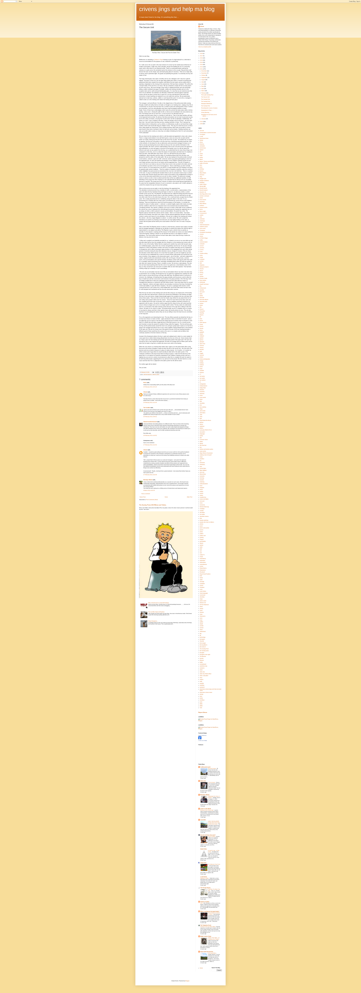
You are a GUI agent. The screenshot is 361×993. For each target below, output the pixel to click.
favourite (202, 297)
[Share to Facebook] (161, 372)
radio (201, 547)
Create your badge (202, 740)
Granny (202, 347)
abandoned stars (204, 138)
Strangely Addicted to (206, 103)
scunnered (202, 595)
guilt (201, 351)
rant (201, 552)
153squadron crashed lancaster (208, 132)
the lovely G (203, 647)
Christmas (202, 230)
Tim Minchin (203, 656)
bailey (201, 157)
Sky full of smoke (212, 768)
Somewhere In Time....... (207, 110)
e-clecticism (203, 876)
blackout (202, 174)
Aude (201, 155)
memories (202, 462)
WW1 (201, 704)
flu (200, 316)
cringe (201, 257)
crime (201, 255)
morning (202, 478)
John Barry (202, 412)
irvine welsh (203, 397)
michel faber (203, 468)
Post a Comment (145, 493)
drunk (201, 274)
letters (201, 441)
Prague (202, 539)
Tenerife (202, 641)
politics (201, 533)
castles (201, 215)
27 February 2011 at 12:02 (150, 445)
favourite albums (204, 299)
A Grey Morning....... (206, 112)
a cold (201, 136)
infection (202, 389)
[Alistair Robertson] (199, 739)
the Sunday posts (204, 650)
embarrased (203, 288)
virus (201, 677)
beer (201, 165)
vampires (202, 668)
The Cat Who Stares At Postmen (156, 612)
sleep (201, 606)
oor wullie (202, 514)
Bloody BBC (203, 186)
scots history (203, 591)
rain (201, 551)
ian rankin (202, 378)
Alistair (145, 392)
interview (202, 393)
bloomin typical (203, 190)
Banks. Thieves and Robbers (207, 161)
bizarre (201, 171)
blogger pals (203, 178)
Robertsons (203, 570)
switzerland (203, 631)
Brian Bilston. (203, 203)
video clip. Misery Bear (205, 673)
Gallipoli (202, 336)
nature (201, 495)
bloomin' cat (203, 192)
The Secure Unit (205, 97)
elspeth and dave (204, 284)
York (201, 707)
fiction (201, 305)
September (204, 77)
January (203, 118)
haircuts (202, 355)
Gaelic (201, 334)
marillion (202, 458)
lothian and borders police (206, 449)
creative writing (203, 253)
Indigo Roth (203, 388)
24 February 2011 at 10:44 (150, 402)
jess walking (203, 407)
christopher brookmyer (205, 232)
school (201, 585)
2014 (201, 62)
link (201, 447)
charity (201, 222)
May (202, 86)
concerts (202, 247)
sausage (202, 581)
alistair (201, 140)
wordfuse (202, 700)
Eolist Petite (203, 849)
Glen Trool (202, 343)
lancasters (202, 432)
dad (201, 263)
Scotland (202, 587)
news (201, 503)
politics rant (203, 535)
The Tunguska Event (205, 925)
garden (201, 338)
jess (201, 405)
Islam (201, 399)
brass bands (203, 199)
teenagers (202, 639)
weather (202, 683)
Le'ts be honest (211, 782)
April (202, 88)
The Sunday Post (205, 99)
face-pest (202, 292)
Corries (202, 249)
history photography (205, 359)
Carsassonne (203, 213)
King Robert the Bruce (205, 420)
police (201, 531)
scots (201, 589)
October (203, 75)
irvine (201, 395)
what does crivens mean (206, 692)
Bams (201, 159)
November (204, 73)
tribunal (202, 660)
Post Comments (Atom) (152, 499)
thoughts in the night (205, 654)
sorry (201, 618)
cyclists (201, 261)
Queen (201, 543)
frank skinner (203, 322)
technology (202, 637)
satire (201, 579)
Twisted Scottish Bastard (150, 421)
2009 (201, 123)
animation (202, 146)
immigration (203, 384)
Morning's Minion (147, 479)
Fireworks (202, 311)
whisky (201, 694)
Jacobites (202, 403)
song (201, 614)
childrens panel (155, 374)
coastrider (203, 819)
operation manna (204, 516)
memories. (202, 464)
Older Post (189, 497)
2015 (201, 60)
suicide (201, 625)
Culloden (202, 259)
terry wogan (203, 643)
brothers (202, 205)
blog (201, 176)
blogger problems (204, 180)
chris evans (203, 228)
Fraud (201, 324)
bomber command (204, 196)
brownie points (203, 207)
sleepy (201, 608)
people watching (204, 520)
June (202, 84)
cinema (202, 234)
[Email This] (156, 372)
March (203, 90)
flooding (202, 313)
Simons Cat (203, 602)
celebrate (202, 219)
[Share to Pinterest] (163, 372)
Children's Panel (158, 59)
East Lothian (203, 280)
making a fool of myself (205, 455)
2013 (201, 64)
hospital (202, 370)
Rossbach (202, 572)
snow (201, 610)
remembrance (203, 564)
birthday (202, 169)
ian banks (202, 376)
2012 (201, 66)
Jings (201, 409)
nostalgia (202, 508)
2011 (201, 69)
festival (201, 303)
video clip (202, 672)
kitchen (201, 422)
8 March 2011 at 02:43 (149, 490)
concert (202, 245)
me (200, 460)
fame (201, 293)
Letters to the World (205, 808)
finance (202, 309)
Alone (201, 142)
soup (201, 620)
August (203, 79)
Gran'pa (202, 345)
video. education (204, 675)
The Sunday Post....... (206, 101)
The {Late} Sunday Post (207, 95)
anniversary (203, 148)
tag (200, 633)
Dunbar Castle (203, 278)
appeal (201, 149)
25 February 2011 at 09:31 (150, 416)
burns (201, 209)
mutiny (201, 491)
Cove (201, 251)
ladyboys (202, 426)
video (201, 670)
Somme (202, 612)
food (201, 318)
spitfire (201, 622)
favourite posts (203, 301)
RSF (201, 576)
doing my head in (204, 267)
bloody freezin (203, 188)
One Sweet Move (212, 953)
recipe (201, 556)
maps (201, 457)
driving (201, 272)
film (201, 307)
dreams (202, 268)
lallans (201, 428)
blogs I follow (203, 184)
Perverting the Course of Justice (209, 108)
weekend (202, 687)
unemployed (203, 664)
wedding (202, 685)
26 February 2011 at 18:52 (150, 435)
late (201, 437)
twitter (201, 662)
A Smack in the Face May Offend (208, 926)
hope (201, 368)
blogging (202, 182)
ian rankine (203, 380)
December (204, 71)
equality (202, 290)
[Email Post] (153, 372)
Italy (201, 401)
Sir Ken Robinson (204, 604)
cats (201, 217)
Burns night (203, 211)
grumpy (202, 349)
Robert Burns (203, 568)
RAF (201, 549)
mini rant (202, 472)
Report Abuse (202, 712)
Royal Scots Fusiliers (205, 574)
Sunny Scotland (212, 836)
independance (203, 386)
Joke (201, 414)
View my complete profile (204, 47)
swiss (201, 629)
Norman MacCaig (204, 506)
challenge (202, 221)
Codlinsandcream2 (205, 767)
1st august (202, 134)
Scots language (204, 593)
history (201, 357)
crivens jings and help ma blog (177, 9)
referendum (203, 562)
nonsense (202, 505)
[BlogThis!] (158, 372)
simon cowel (203, 600)
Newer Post (143, 497)
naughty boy (203, 497)
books (201, 197)
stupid (201, 624)
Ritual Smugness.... (153, 621)
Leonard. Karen (204, 439)
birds (201, 167)
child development (147, 374)
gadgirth (202, 332)
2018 (201, 53)
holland (202, 364)
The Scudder (146, 407)
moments (202, 476)
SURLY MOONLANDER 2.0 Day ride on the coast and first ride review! (214, 823)
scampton (202, 583)
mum (201, 485)
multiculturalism (204, 483)
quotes (201, 545)
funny (201, 330)
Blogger (187, 981)
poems (201, 530)
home (201, 366)
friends (201, 328)
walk (201, 681)
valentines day (203, 666)
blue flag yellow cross (205, 194)
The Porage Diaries (205, 887)
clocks (201, 236)
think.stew (203, 781)
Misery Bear (203, 474)
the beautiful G (203, 645)
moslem (202, 480)
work (201, 702)
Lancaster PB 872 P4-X (206, 430)
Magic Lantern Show (205, 936)
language (202, 434)
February (203, 93)
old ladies (202, 512)
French (201, 326)
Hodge (201, 361)
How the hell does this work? (208, 835)
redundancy (203, 558)
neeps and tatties (204, 499)
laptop (201, 435)
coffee (201, 240)
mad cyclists (203, 451)
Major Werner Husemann (206, 453)
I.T (200, 374)
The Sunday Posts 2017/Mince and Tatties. (152, 505)
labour (201, 424)
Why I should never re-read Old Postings (158, 602)
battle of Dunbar (204, 163)
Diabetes (202, 265)
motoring (202, 482)
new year (202, 501)
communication (204, 242)
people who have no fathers (207, 522)
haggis (201, 353)
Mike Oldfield (203, 470)
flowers (201, 315)
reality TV (202, 554)
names (201, 493)
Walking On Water (204, 878)
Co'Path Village (204, 238)
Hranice (202, 372)
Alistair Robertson (202, 735)
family (201, 295)
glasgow (202, 341)
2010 (201, 121)
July (202, 82)
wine (201, 696)
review (201, 566)
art (200, 151)
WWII (201, 706)
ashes (201, 153)
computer (202, 244)
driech (201, 270)
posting (202, 537)
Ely (200, 286)
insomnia (202, 391)
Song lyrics (202, 616)
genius (201, 340)
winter (201, 698)
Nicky (144, 382)
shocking (202, 597)
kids (201, 418)
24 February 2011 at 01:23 (150, 387)
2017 (201, 55)
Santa (201, 577)
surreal (201, 627)
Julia (201, 416)
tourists (201, 658)
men (201, 466)
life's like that (203, 445)
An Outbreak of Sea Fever (214, 864)
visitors (201, 679)
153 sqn (202, 130)
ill (200, 382)
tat (200, 635)
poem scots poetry (204, 528)
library (201, 443)
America (202, 144)
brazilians (202, 201)
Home (166, 497)
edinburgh (202, 282)
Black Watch (203, 173)
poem (201, 526)
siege (201, 599)
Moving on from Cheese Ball (206, 810)
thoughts (202, 652)
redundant (202, 560)
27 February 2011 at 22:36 (150, 474)
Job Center (202, 410)
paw (201, 518)
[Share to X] (160, 372)
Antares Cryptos (204, 901)
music (201, 489)
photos (201, 524)
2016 (201, 58)
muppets (202, 487)
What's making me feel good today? (209, 911)
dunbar (201, 276)
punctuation (203, 541)
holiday (202, 363)
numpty (202, 510)
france (201, 320)
